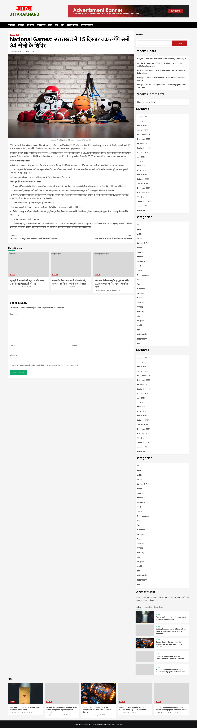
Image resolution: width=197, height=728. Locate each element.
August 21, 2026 (27, 712)
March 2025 (142, 175)
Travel (139, 270)
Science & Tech (143, 243)
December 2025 (143, 135)
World (139, 298)
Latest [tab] (139, 607)
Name (13, 345)
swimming (141, 261)
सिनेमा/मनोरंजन (87, 25)
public (139, 234)
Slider (139, 248)
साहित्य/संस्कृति (72, 25)
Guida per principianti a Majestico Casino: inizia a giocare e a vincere (161, 78)
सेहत (56, 25)
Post (139, 229)
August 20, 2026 (63, 715)
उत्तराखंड (11, 25)
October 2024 (143, 197)
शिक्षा (50, 25)
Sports (140, 252)
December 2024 (143, 188)
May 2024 (141, 210)
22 (138, 225)
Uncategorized (143, 275)
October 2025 (143, 143)
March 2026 (142, 126)
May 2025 (141, 166)
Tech (139, 266)
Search (139, 34)
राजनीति (21, 25)
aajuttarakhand (16, 51)
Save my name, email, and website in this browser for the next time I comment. (45, 365)
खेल (62, 25)
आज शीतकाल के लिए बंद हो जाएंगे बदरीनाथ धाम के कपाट (113, 237)
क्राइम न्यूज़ (41, 25)
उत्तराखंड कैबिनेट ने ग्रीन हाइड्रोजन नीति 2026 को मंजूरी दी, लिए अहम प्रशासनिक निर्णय (112, 283)
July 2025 (141, 157)
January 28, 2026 (70, 287)
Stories (140, 257)
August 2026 (142, 117)
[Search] (187, 25)
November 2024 (143, 192)
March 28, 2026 (26, 287)
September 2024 (144, 201)
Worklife (140, 293)
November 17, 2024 (29, 51)
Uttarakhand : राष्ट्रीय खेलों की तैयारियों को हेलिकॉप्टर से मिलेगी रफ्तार (34, 237)
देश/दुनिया (30, 25)
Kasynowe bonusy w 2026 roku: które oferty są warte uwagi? (161, 59)
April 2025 (141, 170)
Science (140, 238)
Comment (14, 314)
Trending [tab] (158, 607)
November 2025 (143, 139)
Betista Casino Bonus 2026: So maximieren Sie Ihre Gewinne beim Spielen (161, 71)
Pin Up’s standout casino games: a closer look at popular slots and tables (161, 86)
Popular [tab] (148, 607)
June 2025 (141, 161)
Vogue (140, 279)
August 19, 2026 (173, 712)
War (139, 284)
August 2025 (142, 152)
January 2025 (142, 183)
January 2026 (142, 130)
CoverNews (106, 724)
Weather (141, 289)
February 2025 (143, 179)
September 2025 (144, 148)
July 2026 (141, 121)
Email (75, 345)
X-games (140, 302)
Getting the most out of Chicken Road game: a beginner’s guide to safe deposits (160, 64)
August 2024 (142, 206)
